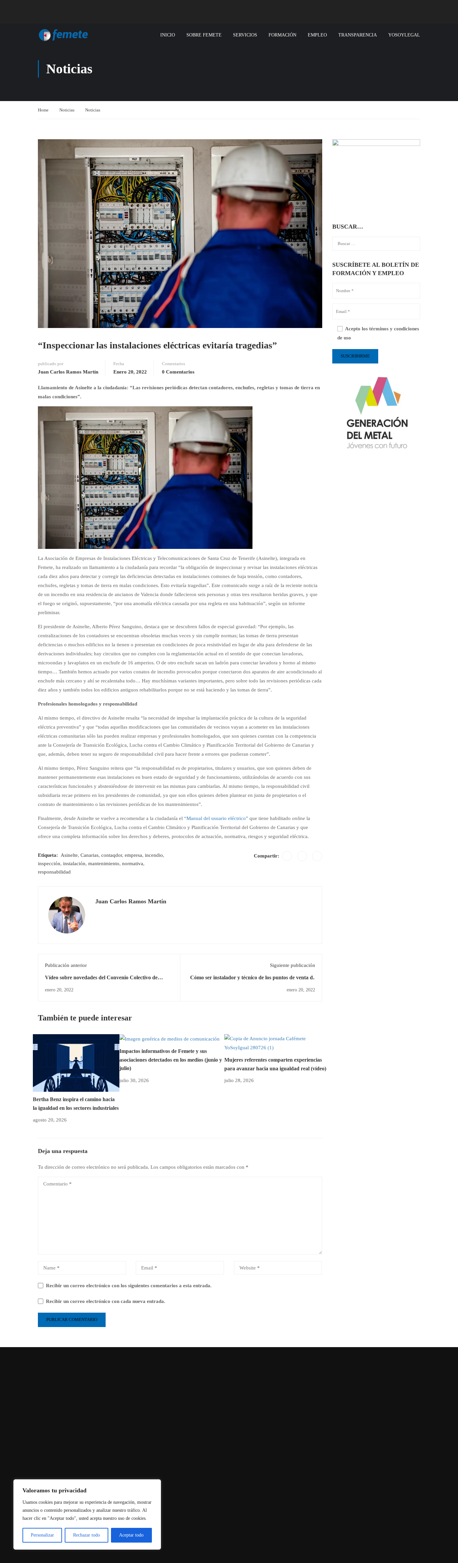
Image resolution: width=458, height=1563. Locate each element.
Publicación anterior (66, 965)
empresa (133, 855)
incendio (154, 855)
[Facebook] (287, 856)
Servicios (245, 34)
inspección (49, 863)
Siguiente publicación (292, 965)
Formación (282, 34)
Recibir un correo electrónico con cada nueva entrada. (105, 1301)
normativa (132, 863)
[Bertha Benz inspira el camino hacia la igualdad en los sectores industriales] (76, 1062)
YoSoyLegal (404, 34)
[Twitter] (302, 856)
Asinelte (69, 855)
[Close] (154, 1485)
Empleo (317, 34)
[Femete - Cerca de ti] (63, 35)
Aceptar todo (131, 1535)
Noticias (66, 109)
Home (43, 109)
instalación (74, 863)
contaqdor (111, 855)
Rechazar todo (86, 1535)
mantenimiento (103, 863)
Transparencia (357, 34)
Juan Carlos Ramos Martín (68, 372)
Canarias (89, 855)
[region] (87, 1514)
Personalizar (42, 1535)
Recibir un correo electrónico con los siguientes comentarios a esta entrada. (129, 1285)
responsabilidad (54, 872)
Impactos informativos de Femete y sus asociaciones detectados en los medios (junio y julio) (170, 1059)
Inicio (167, 34)
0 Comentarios (178, 372)
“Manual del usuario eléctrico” (216, 818)
